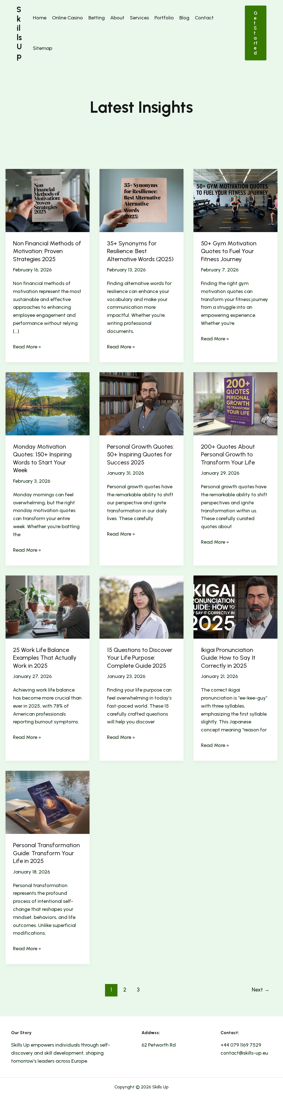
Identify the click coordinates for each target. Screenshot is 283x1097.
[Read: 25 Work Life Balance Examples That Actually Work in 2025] (48, 606)
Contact (204, 18)
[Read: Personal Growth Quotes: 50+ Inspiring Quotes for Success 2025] (141, 403)
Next (260, 989)
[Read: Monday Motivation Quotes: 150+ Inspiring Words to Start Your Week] (48, 403)
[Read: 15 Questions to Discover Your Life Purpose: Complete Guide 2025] (141, 606)
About (117, 18)
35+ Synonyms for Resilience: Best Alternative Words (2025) (140, 251)
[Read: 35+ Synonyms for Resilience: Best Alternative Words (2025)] (141, 200)
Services (139, 18)
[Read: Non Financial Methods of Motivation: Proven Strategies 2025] (48, 200)
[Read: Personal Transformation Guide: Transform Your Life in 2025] (48, 802)
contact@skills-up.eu (244, 1053)
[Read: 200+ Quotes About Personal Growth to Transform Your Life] (235, 403)
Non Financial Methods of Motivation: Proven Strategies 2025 (47, 251)
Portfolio (164, 18)
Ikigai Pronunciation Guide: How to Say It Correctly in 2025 (228, 657)
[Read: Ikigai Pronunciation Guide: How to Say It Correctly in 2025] (235, 606)
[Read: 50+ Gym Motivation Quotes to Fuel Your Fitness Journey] (235, 200)
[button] (255, 33)
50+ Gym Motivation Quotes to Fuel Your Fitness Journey (228, 251)
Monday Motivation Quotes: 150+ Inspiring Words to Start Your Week (42, 458)
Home (39, 18)
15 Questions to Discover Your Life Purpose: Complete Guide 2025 (139, 657)
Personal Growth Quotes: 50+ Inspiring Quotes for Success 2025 (140, 454)
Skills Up (19, 33)
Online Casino (67, 18)
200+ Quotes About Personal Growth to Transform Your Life (228, 454)
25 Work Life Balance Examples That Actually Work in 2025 (45, 657)
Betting (96, 18)
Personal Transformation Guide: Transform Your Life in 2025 (46, 853)
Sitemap (42, 48)
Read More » (27, 347)
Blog (184, 18)
